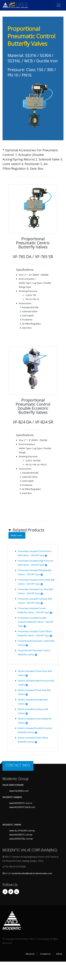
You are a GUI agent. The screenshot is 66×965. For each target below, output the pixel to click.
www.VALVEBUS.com (19, 790)
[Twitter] (10, 891)
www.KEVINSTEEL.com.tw (21, 838)
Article (59, 953)
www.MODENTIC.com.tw (20, 834)
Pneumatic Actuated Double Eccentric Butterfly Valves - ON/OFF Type (35, 621)
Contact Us (45, 953)
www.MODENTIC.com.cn (20, 803)
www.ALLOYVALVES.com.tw (22, 830)
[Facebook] (5, 891)
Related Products (26, 532)
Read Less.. (17, 535)
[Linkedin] (16, 891)
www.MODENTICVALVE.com (22, 807)
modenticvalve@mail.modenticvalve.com (32, 873)
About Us (30, 953)
